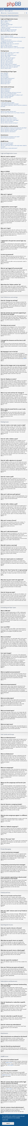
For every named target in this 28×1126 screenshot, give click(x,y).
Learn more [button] (5, 1119)
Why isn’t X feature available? (7, 144)
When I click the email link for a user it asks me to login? (12, 47)
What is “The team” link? (6, 97)
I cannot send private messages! (7, 102)
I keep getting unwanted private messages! (10, 103)
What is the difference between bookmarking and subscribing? (13, 127)
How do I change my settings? (7, 36)
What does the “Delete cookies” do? (8, 31)
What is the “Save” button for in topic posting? (10, 65)
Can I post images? (5, 77)
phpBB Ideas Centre (6, 1075)
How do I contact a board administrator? (9, 148)
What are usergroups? (5, 91)
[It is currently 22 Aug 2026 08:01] (24, 13)
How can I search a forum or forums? (8, 117)
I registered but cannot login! (7, 24)
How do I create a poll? (5, 56)
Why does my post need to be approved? (9, 66)
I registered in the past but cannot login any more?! (11, 27)
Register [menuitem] (27, 9)
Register (11, 10)
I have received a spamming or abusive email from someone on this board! (14, 106)
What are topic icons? (5, 83)
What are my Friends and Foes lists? (8, 111)
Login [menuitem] (25, 9)
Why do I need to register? (6, 20)
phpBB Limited (9, 1062)
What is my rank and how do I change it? (9, 46)
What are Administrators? (6, 88)
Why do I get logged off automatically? (9, 29)
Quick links (1, 9)
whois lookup (9, 1088)
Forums (3, 9)
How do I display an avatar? (6, 45)
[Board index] (14, 4)
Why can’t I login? (4, 25)
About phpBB (10, 1065)
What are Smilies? (4, 75)
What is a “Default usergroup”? (7, 96)
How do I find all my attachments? (8, 138)
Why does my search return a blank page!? (10, 120)
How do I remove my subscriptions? (8, 131)
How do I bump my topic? (6, 68)
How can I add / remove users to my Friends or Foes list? (13, 112)
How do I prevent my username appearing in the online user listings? (13, 38)
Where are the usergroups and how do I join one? (11, 92)
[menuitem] (26, 13)
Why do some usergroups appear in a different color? (12, 95)
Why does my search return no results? (9, 119)
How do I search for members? (7, 121)
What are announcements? (6, 79)
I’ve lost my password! (5, 28)
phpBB (24, 358)
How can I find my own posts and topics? (9, 122)
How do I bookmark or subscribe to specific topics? (11, 129)
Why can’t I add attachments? (7, 61)
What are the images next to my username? (10, 43)
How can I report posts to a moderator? (9, 64)
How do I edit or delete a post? (7, 53)
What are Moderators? (5, 89)
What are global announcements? (8, 78)
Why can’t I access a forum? (7, 60)
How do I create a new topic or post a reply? (10, 52)
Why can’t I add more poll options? (8, 57)
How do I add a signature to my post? (8, 55)
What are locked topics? (6, 82)
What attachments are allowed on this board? (10, 136)
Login (7, 10)
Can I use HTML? (4, 74)
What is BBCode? (4, 73)
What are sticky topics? (6, 81)
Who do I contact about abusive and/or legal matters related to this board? (14, 146)
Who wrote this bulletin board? (7, 142)
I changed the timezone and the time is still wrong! (11, 41)
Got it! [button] (8, 1123)
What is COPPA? (4, 22)
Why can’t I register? (5, 23)
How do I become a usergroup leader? (8, 93)
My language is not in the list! (7, 42)
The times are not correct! (6, 39)
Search (2, 10)
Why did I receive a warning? (7, 63)
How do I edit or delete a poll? (7, 59)
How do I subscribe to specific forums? (9, 130)
